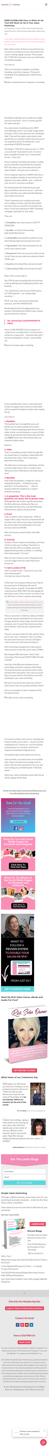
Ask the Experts (22, 31)
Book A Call (24, 1342)
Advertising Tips (10, 31)
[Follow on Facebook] (17, 1325)
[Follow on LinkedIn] (31, 1325)
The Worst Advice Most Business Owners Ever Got (37, 1238)
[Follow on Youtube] (27, 1325)
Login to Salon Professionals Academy (24, 1308)
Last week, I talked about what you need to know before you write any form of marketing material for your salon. (24, 42)
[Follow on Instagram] (22, 1325)
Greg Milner (10, 28)
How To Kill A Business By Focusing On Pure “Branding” (36, 1247)
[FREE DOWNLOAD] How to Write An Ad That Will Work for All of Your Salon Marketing (23, 23)
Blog (29, 31)
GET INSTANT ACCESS (24, 1070)
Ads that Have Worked (35, 28)
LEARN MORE (37, 1224)
